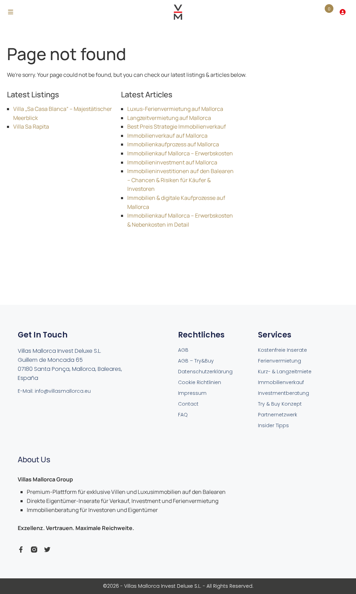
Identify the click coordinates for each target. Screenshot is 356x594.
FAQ (183, 414)
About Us (34, 459)
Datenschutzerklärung (205, 371)
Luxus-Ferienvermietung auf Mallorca (175, 109)
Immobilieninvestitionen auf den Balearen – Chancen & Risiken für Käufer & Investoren (180, 180)
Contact (188, 403)
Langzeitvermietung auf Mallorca (169, 118)
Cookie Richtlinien (199, 382)
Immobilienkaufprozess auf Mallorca (173, 144)
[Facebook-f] (21, 549)
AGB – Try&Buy (196, 360)
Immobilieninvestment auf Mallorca (172, 162)
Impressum (192, 393)
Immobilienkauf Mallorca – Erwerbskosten (180, 153)
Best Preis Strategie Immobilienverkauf (176, 126)
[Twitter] (47, 549)
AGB (183, 350)
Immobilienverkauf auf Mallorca (167, 135)
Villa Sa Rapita (31, 126)
